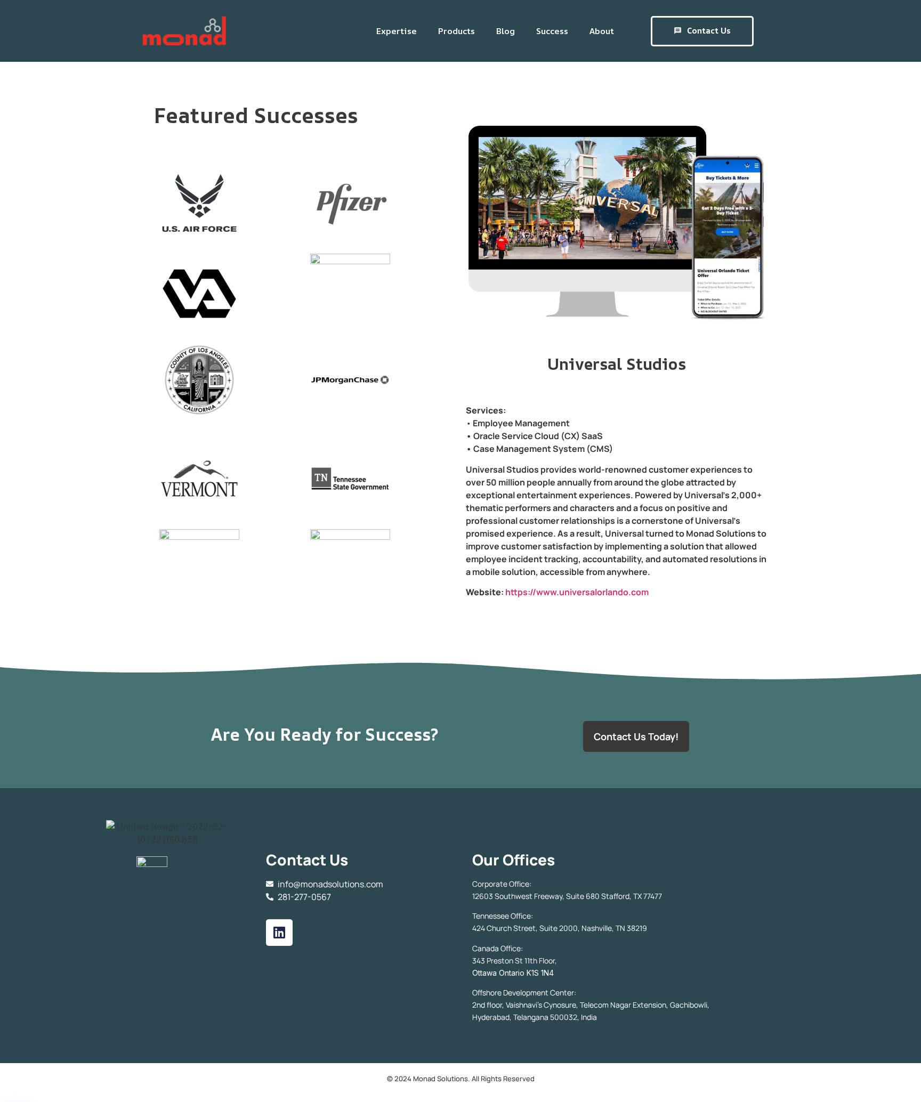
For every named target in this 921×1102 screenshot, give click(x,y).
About (601, 31)
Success (552, 31)
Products (456, 31)
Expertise (396, 31)
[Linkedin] (279, 932)
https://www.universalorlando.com (577, 592)
